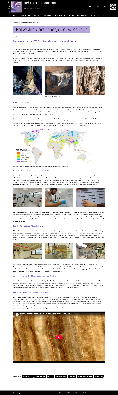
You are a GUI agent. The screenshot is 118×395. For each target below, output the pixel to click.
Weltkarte (15, 166)
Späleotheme (72, 376)
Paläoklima (50, 376)
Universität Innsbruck (59, 308)
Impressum (100, 15)
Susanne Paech (99, 376)
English (93, 15)
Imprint (74, 392)
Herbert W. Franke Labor (36, 49)
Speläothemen (32, 58)
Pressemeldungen (64, 392)
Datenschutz (83, 392)
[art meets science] (44, 7)
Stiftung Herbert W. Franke (85, 376)
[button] (31, 15)
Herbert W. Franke (28, 376)
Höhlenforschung (40, 376)
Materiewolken (70, 123)
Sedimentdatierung (61, 376)
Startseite (15, 22)
